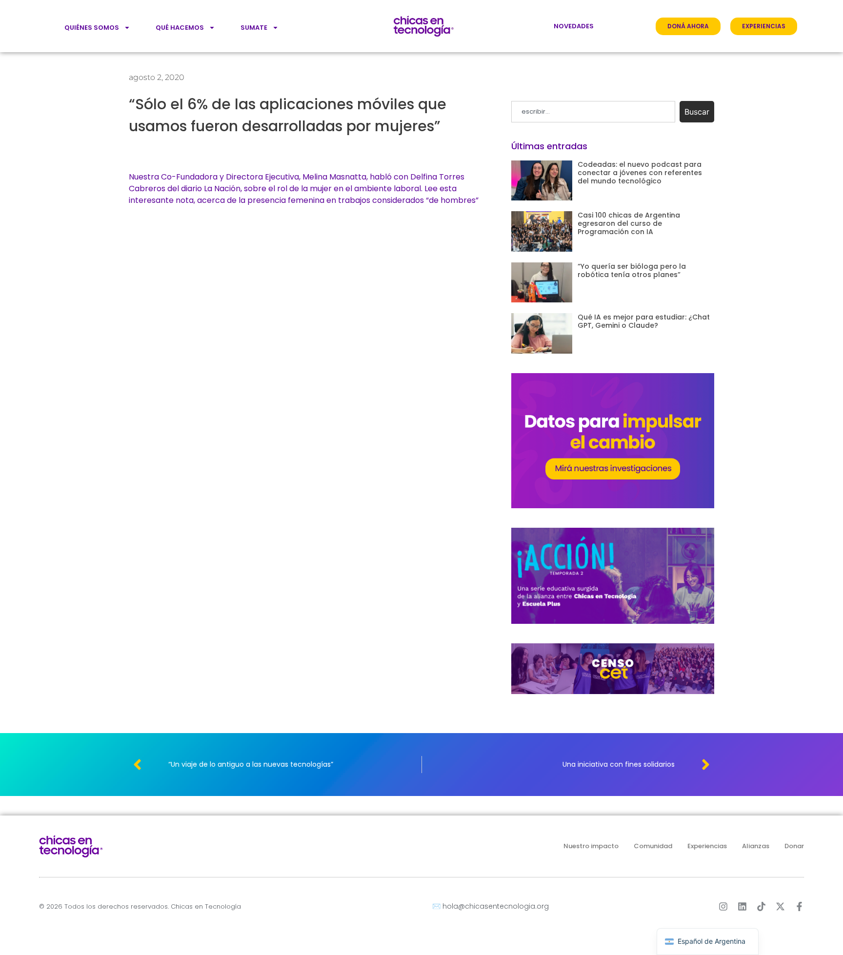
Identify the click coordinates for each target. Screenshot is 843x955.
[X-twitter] (780, 906)
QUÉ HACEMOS (180, 27)
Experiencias (707, 846)
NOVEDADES (574, 26)
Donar (794, 846)
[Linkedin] (742, 906)
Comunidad (653, 846)
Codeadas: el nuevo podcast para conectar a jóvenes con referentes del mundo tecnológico (640, 172)
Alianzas (755, 846)
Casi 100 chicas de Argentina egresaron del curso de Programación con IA (629, 223)
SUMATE (254, 27)
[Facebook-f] (799, 906)
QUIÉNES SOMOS (91, 27)
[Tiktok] (761, 906)
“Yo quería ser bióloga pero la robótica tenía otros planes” (632, 270)
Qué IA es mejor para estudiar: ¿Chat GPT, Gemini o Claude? (644, 321)
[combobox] (593, 111)
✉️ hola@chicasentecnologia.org (490, 906)
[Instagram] (723, 906)
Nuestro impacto (591, 846)
